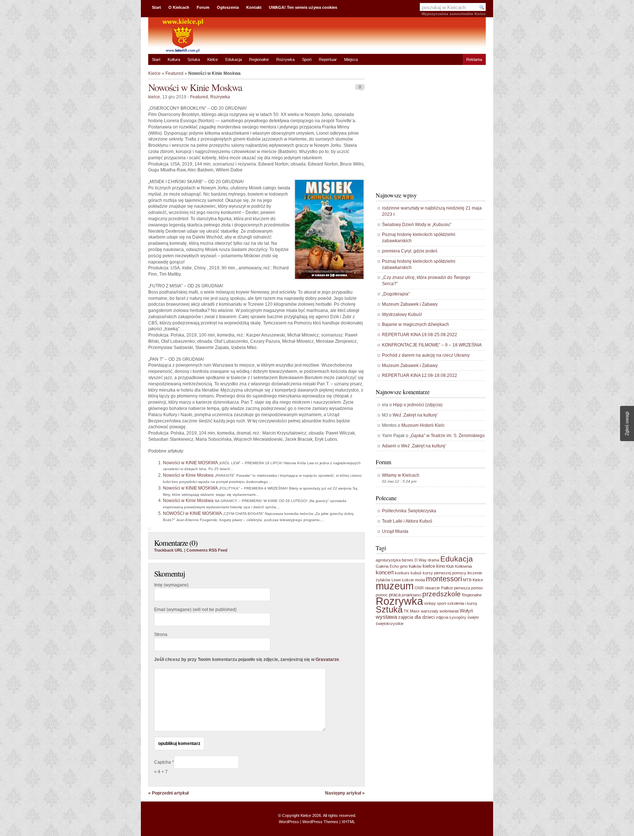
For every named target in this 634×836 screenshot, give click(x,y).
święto (473, 617)
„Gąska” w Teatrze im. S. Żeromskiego (447, 435)
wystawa (386, 617)
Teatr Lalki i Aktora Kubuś (407, 521)
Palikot (447, 588)
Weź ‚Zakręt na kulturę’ (415, 415)
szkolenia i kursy (462, 603)
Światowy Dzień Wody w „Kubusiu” (416, 224)
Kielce (212, 59)
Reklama (474, 59)
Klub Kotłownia (459, 566)
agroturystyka (388, 560)
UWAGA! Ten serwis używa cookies (303, 7)
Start (156, 7)
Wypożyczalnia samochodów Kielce (454, 14)
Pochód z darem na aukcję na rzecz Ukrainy (426, 355)
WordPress (289, 821)
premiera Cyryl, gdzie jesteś (409, 251)
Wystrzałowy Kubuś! (402, 314)
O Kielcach (178, 7)
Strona (160, 634)
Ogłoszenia (228, 7)
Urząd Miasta (395, 531)
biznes (407, 560)
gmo (404, 566)
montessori (444, 579)
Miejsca (351, 59)
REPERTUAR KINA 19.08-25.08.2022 (419, 334)
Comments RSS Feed (206, 550)
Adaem (389, 445)
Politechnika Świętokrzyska (409, 510)
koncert (385, 572)
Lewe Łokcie (402, 580)
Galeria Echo (387, 566)
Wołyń (466, 611)
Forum (203, 7)
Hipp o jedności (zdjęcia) (417, 404)
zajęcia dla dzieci (416, 617)
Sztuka (193, 59)
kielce (154, 96)
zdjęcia (442, 617)
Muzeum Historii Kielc (423, 425)
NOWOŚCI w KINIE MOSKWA (192, 513)
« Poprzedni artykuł (168, 793)
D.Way (421, 560)
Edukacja (233, 59)
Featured (174, 73)
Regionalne (259, 59)
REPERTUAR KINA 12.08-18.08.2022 (419, 375)
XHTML (348, 821)
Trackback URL (168, 550)
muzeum (394, 586)
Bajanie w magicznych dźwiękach (415, 324)
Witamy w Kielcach (400, 475)
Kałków (415, 566)
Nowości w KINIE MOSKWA (190, 462)
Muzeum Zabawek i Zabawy (410, 304)
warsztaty (429, 611)
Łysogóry (457, 617)
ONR (419, 588)
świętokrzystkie (390, 623)
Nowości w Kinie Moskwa (195, 87)
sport (441, 603)
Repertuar (328, 59)
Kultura (174, 59)
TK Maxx (412, 611)
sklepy (430, 603)
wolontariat (449, 611)
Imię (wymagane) (171, 585)
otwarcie (432, 588)
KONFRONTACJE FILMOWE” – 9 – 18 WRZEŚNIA (432, 345)
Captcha (163, 762)
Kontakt (254, 7)
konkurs (402, 573)
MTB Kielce (473, 580)
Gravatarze (327, 659)
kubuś (416, 573)
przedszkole (441, 594)
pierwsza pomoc (468, 588)
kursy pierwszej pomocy (444, 573)
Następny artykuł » (345, 793)
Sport (306, 59)
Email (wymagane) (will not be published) (195, 609)
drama (433, 560)
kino (440, 566)
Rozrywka (285, 59)
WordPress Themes (320, 821)
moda (420, 580)
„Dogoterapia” (396, 294)
